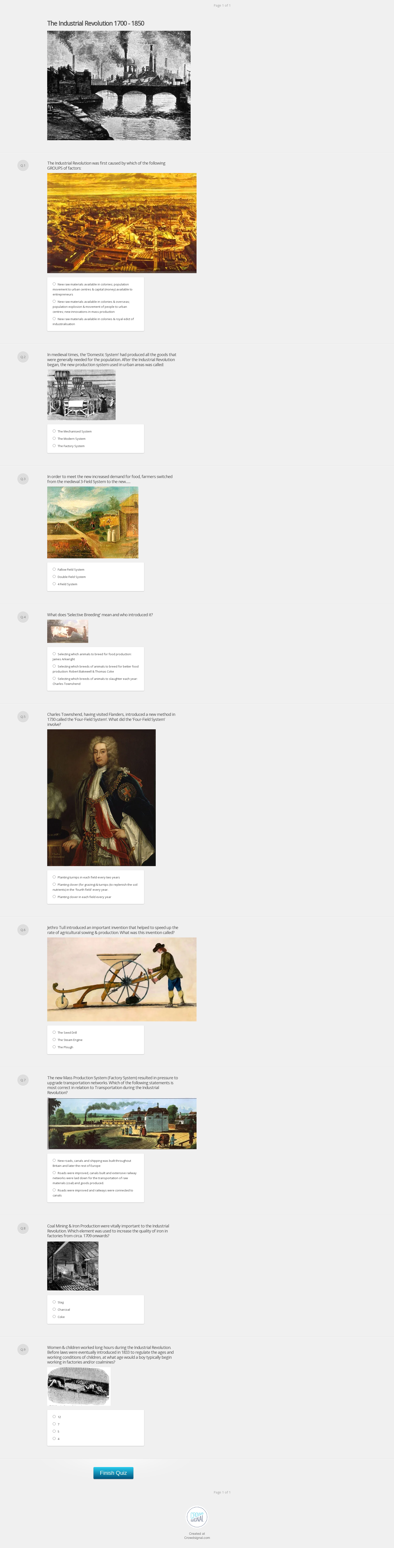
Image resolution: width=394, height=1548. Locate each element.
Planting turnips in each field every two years (89, 877)
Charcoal (64, 1309)
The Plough (65, 1047)
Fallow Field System (71, 569)
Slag (61, 1302)
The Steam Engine (70, 1040)
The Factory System (71, 446)
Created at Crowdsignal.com (197, 1536)
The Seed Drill (67, 1032)
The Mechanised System (75, 431)
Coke (61, 1317)
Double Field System (72, 577)
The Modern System (72, 439)
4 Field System (67, 584)
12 (59, 1417)
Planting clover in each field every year (84, 897)
